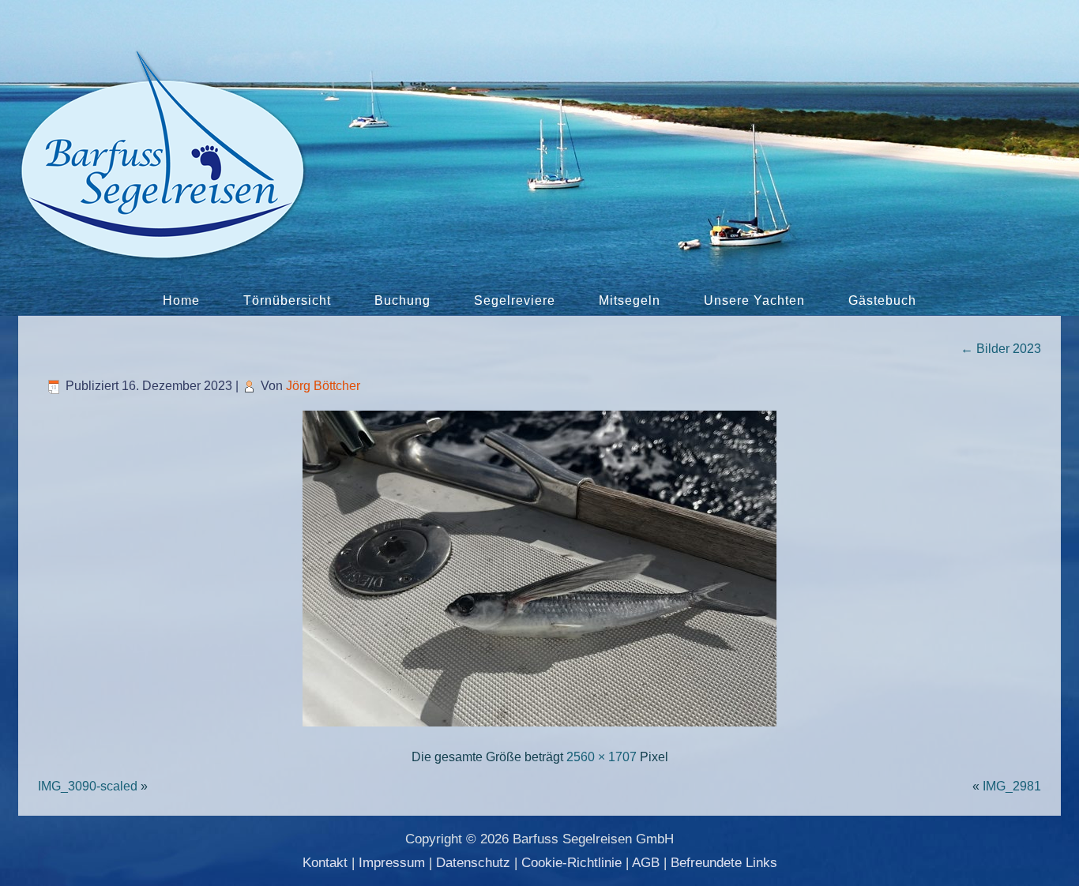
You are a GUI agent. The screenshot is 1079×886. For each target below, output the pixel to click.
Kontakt (325, 862)
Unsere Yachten (754, 300)
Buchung (402, 300)
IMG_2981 (1012, 786)
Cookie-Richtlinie (571, 862)
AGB (646, 862)
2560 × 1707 (601, 757)
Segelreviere (514, 300)
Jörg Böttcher (323, 385)
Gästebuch (882, 300)
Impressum (392, 862)
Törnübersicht (287, 300)
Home (181, 300)
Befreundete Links (724, 862)
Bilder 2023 (1001, 348)
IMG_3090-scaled (87, 786)
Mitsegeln (629, 300)
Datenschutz (473, 862)
